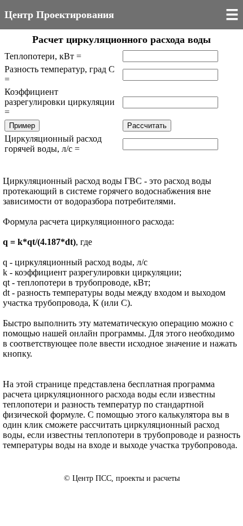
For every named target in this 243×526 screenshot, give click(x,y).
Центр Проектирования (59, 14)
